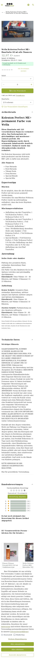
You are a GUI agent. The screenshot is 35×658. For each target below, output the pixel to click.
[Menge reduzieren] (4, 84)
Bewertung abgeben (17, 496)
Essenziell (8, 635)
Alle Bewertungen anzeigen (23, 69)
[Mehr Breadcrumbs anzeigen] (3, 12)
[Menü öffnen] (2, 5)
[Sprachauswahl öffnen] (28, 5)
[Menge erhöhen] (31, 84)
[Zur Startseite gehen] (9, 5)
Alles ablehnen (17, 649)
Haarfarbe (5, 99)
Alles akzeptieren (17, 644)
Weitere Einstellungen (17, 639)
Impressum (5, 626)
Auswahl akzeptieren (17, 655)
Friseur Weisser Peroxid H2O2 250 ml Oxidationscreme (10, 565)
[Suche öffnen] (33, 5)
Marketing (20, 635)
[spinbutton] (17, 84)
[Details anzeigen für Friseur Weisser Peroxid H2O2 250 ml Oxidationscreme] (11, 552)
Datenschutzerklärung (19, 631)
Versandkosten (20, 95)
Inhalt (4, 75)
